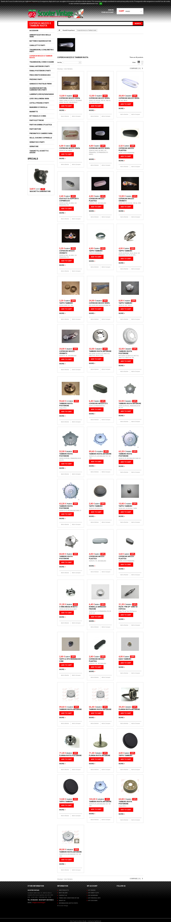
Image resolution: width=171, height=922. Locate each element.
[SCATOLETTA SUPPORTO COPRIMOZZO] (70, 184)
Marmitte (33, 112)
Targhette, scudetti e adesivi (38, 152)
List (142, 64)
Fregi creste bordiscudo (40, 75)
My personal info (94, 898)
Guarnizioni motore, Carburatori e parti (38, 89)
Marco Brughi (82, 921)
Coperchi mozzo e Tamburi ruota (40, 57)
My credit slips (93, 893)
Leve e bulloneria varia (39, 99)
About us (62, 900)
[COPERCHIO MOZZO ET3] (100, 388)
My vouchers (92, 900)
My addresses (93, 895)
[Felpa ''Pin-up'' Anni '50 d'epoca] (130, 592)
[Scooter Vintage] (56, 13)
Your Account (107, 12)
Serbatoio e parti (36, 142)
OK (101, 3)
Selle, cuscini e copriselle (40, 138)
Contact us (63, 895)
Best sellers (63, 893)
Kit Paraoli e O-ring (37, 116)
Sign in (111, 10)
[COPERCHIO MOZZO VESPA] (70, 83)
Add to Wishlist (65, 116)
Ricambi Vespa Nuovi (69, 30)
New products (64, 890)
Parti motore (35, 129)
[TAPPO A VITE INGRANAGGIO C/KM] (70, 644)
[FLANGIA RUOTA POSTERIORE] (70, 740)
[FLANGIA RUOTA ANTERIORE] (130, 694)
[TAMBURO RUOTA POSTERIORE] (130, 336)
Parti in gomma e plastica (40, 125)
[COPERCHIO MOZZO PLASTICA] (130, 133)
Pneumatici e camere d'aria (40, 133)
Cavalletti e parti (37, 45)
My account (92, 886)
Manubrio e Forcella (38, 107)
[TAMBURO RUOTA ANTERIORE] (100, 336)
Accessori (33, 30)
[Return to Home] (59, 30)
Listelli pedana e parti (39, 103)
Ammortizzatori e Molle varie (40, 36)
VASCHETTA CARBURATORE (40, 191)
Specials (33, 158)
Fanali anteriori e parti (39, 66)
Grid (139, 64)
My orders (91, 890)
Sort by (59, 62)
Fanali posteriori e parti (40, 71)
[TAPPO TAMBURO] (100, 236)
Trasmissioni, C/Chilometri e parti (41, 50)
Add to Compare (76, 116)
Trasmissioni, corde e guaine (41, 62)
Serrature (33, 146)
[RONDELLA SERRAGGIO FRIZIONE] (100, 592)
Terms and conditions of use (69, 898)
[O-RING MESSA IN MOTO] (70, 592)
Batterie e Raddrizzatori (40, 41)
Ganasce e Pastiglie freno (40, 84)
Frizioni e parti (35, 79)
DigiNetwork (97, 921)
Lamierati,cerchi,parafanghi (41, 94)
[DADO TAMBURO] (130, 644)
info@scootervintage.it (38, 902)
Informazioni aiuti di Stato (68, 903)
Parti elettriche (36, 120)
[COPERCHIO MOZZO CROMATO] (130, 184)
